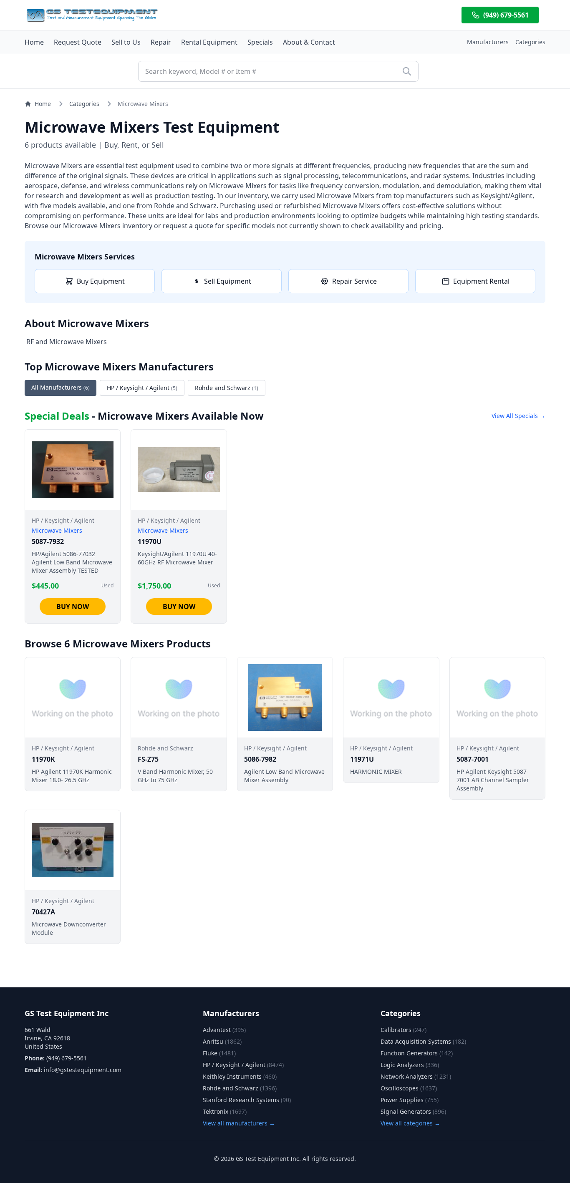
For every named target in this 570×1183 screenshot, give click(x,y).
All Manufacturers (60, 387)
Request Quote (77, 42)
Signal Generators (413, 1111)
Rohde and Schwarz (226, 388)
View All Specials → (518, 416)
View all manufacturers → (239, 1123)
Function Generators (417, 1053)
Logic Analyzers (410, 1065)
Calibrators (403, 1030)
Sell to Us (126, 42)
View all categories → (410, 1123)
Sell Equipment (227, 281)
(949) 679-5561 (506, 15)
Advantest (224, 1030)
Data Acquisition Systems (423, 1041)
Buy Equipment (101, 281)
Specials (260, 42)
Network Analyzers (416, 1076)
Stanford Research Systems (247, 1100)
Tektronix (225, 1111)
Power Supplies (410, 1100)
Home (34, 42)
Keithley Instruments (240, 1076)
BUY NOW (72, 606)
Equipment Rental (481, 281)
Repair (161, 42)
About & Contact (309, 42)
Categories (530, 42)
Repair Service (354, 281)
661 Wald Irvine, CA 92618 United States (47, 1038)
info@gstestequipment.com (82, 1070)
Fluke (219, 1053)
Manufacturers (488, 42)
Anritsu (222, 1041)
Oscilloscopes (409, 1088)
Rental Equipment (209, 42)
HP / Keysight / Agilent (142, 388)
